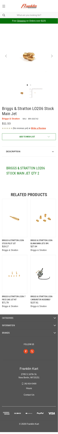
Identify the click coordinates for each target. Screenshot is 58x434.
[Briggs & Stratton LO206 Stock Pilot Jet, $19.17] (15, 218)
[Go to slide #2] (35, 93)
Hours (29, 388)
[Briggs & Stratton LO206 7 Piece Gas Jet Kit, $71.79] (15, 274)
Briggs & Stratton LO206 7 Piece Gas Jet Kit (13, 298)
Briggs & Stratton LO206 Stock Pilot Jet (13, 242)
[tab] (27, 85)
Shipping (21, 21)
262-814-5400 (30, 383)
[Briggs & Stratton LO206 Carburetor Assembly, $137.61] (43, 274)
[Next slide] (52, 56)
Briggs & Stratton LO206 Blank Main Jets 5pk (41, 242)
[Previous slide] (6, 56)
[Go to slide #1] (21, 93)
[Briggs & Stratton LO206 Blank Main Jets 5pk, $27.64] (43, 218)
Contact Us (29, 395)
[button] (37, 128)
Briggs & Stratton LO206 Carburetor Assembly (41, 298)
